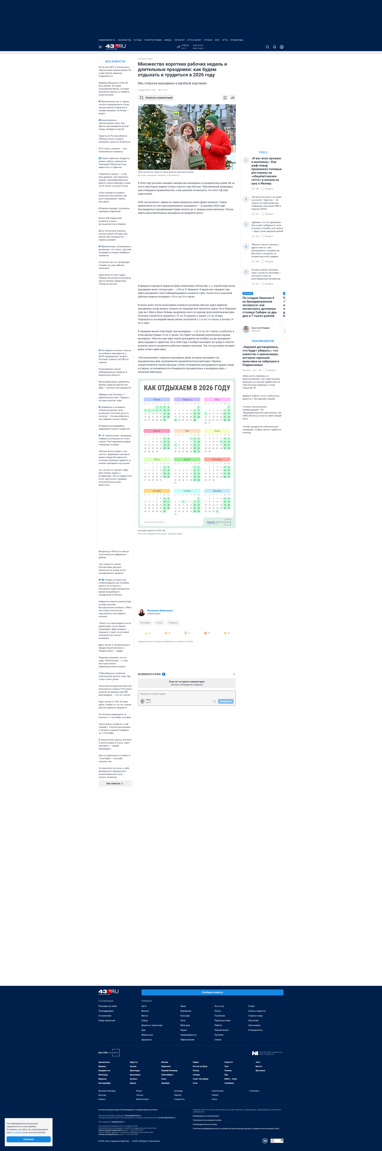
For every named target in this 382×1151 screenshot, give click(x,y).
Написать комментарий (159, 97)
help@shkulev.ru (118, 1122)
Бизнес (145, 1011)
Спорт (251, 1006)
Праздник (173, 623)
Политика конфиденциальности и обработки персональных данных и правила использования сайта (236, 1129)
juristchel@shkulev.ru (166, 1118)
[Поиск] (267, 47)
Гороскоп (179, 40)
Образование (187, 1039)
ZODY (217, 40)
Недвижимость (106, 40)
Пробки (208, 40)
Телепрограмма (153, 40)
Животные (147, 1035)
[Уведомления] (274, 47)
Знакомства (124, 40)
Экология (253, 1020)
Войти (148, 702)
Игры (225, 40)
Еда (143, 1030)
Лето (183, 1020)
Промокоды (236, 40)
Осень (218, 1011)
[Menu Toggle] (100, 47)
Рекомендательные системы (205, 1124)
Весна (144, 1015)
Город (144, 1020)
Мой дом (185, 1025)
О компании (104, 1015)
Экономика (254, 1025)
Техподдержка (106, 1011)
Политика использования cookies (207, 1120)
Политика (220, 1015)
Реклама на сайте (107, 1006)
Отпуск (159, 623)
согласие (17, 1132)
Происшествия (222, 1020)
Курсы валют (194, 40)
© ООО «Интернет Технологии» (146, 1141)
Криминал (185, 1011)
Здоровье (146, 1039)
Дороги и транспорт (151, 1025)
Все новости (115, 61)
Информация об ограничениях (206, 1116)
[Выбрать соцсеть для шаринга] (233, 98)
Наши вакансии (106, 1020)
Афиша (168, 40)
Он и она (219, 1006)
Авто (144, 1006)
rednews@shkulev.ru (133, 1116)
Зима (183, 1006)
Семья (218, 1039)
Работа (218, 1025)
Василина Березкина (160, 610)
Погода (138, 40)
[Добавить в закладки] (225, 98)
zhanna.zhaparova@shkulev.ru (110, 1130)
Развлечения (221, 1030)
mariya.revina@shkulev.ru (108, 1134)
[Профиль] (281, 47)
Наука (183, 1030)
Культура (185, 1015)
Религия (219, 1035)
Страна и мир (255, 1015)
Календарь (145, 623)
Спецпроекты (255, 1030)
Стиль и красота (257, 1011)
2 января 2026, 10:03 (147, 90)
